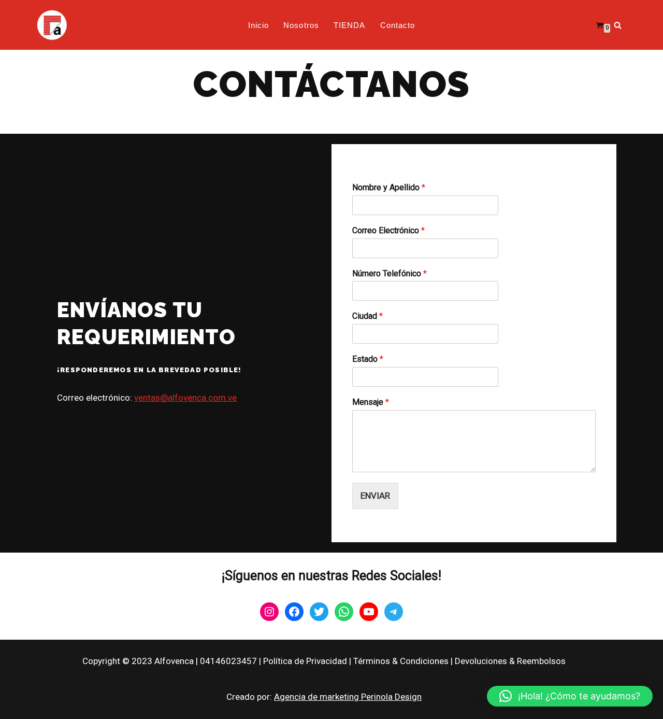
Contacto (397, 25)
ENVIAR (375, 495)
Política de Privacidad (305, 661)
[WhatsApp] (344, 611)
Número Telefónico (389, 273)
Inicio (258, 25)
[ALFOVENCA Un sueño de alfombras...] (51, 24)
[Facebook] (294, 611)
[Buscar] (618, 25)
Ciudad (367, 316)
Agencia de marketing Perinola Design (348, 697)
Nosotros (301, 25)
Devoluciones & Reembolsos (510, 661)
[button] (570, 696)
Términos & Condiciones (401, 661)
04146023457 (228, 661)
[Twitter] (319, 611)
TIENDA (350, 25)
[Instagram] (269, 611)
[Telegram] (393, 611)
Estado (367, 359)
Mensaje (370, 402)
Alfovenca (174, 661)
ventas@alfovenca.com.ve (185, 397)
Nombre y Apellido (388, 187)
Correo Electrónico (388, 230)
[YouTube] (368, 611)
